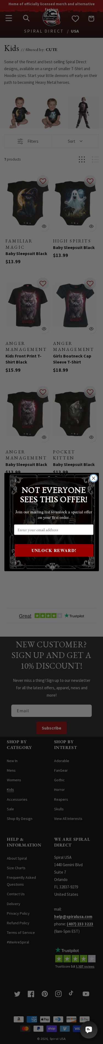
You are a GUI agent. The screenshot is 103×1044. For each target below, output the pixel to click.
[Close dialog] (93, 478)
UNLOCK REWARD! (53, 550)
